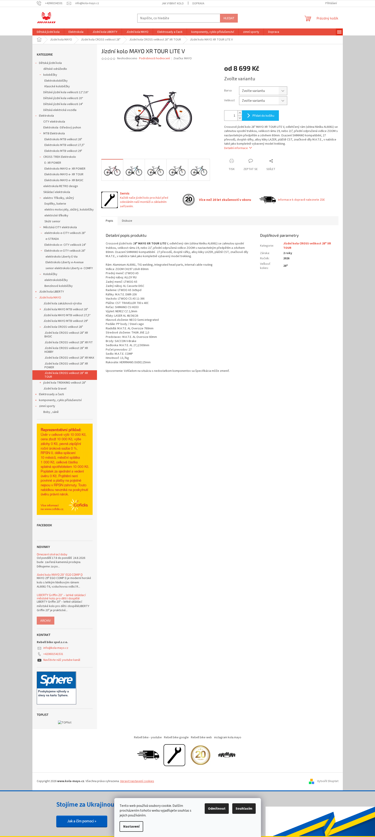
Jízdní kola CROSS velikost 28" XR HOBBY (66, 350)
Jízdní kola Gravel (54, 388)
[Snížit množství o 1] (240, 118)
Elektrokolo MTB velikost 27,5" (64, 145)
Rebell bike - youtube (148, 737)
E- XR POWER (52, 163)
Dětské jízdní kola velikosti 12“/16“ (66, 92)
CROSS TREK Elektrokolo (59, 157)
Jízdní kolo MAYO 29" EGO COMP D (60, 574)
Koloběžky (50, 274)
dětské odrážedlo (55, 69)
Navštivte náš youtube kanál (61, 660)
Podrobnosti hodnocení (154, 58)
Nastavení (131, 826)
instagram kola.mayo (227, 737)
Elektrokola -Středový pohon (62, 127)
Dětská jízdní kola (50, 63)
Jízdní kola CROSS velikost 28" (63, 327)
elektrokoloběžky (56, 280)
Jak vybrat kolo (173, 3)
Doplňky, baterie (55, 204)
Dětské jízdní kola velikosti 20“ (63, 98)
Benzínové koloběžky (58, 286)
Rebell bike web (201, 737)
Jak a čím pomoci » (81, 821)
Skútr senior (52, 221)
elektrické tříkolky (56, 215)
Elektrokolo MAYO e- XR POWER (64, 169)
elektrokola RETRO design (60, 186)
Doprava (198, 3)
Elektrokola (46, 116)
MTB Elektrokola (54, 133)
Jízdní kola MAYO (50, 297)
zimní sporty (47, 406)
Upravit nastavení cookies (137, 781)
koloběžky (50, 75)
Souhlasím (244, 808)
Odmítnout (216, 808)
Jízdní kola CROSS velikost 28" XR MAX (69, 358)
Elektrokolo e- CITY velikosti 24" (65, 245)
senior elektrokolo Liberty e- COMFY (69, 268)
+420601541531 (53, 654)
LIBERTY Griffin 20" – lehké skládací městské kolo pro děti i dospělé (61, 596)
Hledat (229, 18)
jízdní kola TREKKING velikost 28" (64, 383)
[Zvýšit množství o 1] (240, 113)
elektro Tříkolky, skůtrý (58, 198)
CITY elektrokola (54, 121)
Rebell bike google (176, 737)
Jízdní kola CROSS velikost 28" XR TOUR (66, 375)
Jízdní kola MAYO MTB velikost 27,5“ (67, 315)
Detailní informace (236, 148)
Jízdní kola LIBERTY (51, 292)
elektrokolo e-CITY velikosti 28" (65, 233)
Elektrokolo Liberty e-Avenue (65, 262)
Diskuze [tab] (127, 221)
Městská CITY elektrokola (60, 227)
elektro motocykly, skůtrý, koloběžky (69, 209)
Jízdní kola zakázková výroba (62, 303)
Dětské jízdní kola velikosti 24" (63, 104)
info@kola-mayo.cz (55, 648)
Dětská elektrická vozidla (59, 110)
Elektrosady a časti (51, 394)
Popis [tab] (109, 221)
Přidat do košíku (263, 115)
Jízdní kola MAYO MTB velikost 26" (65, 309)
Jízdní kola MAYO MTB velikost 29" (65, 321)
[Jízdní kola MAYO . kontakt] (227, 755)
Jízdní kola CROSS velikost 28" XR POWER (66, 365)
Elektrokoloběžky (56, 81)
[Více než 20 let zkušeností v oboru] (200, 755)
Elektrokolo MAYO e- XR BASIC (63, 180)
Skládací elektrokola (56, 192)
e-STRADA (52, 239)
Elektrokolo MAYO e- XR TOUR (63, 174)
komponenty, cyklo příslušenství (60, 400)
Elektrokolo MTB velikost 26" (63, 139)
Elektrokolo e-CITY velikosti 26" (64, 251)
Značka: (182, 58)
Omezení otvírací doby (52, 554)
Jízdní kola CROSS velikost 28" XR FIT (68, 342)
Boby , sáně (51, 412)
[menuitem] (48, 31)
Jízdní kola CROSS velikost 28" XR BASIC (66, 335)
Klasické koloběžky (57, 86)
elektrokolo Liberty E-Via (61, 256)
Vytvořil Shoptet (327, 781)
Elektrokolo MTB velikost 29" (63, 151)
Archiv (45, 620)
